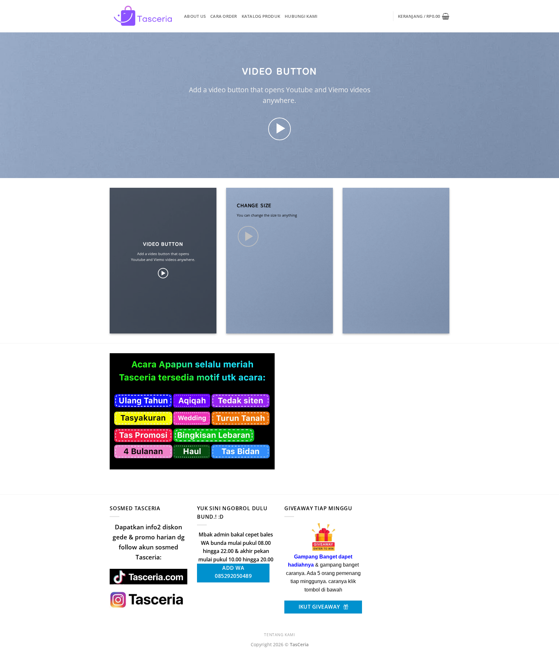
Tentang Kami (279, 634)
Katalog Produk (261, 16)
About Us (195, 16)
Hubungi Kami (301, 16)
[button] (423, 16)
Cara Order (223, 16)
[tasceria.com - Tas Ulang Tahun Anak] (142, 16)
